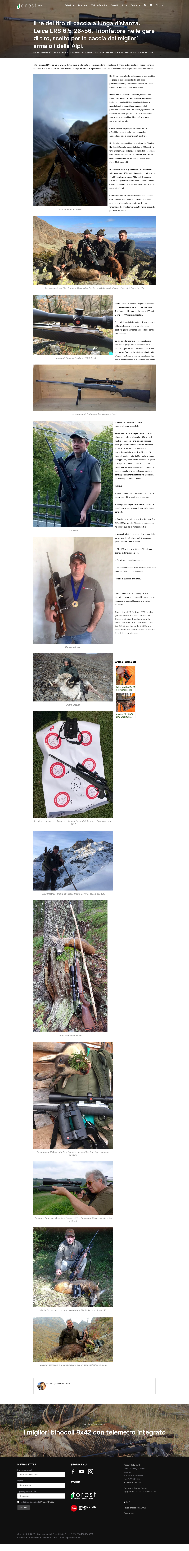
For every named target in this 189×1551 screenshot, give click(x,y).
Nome (20, 1480)
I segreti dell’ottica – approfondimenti (57, 52)
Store (124, 5)
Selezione (69, 5)
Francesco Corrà (63, 1383)
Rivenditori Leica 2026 (135, 1507)
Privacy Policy (47, 1502)
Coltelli (114, 5)
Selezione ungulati (113, 52)
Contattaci (136, 5)
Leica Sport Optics (91, 52)
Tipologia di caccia (26, 1491)
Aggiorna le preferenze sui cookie (140, 1491)
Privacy (127, 1488)
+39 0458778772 (132, 1482)
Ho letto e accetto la (37, 1502)
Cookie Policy (140, 1488)
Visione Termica (99, 5)
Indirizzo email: (25, 1470)
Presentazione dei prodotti (140, 52)
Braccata (82, 5)
